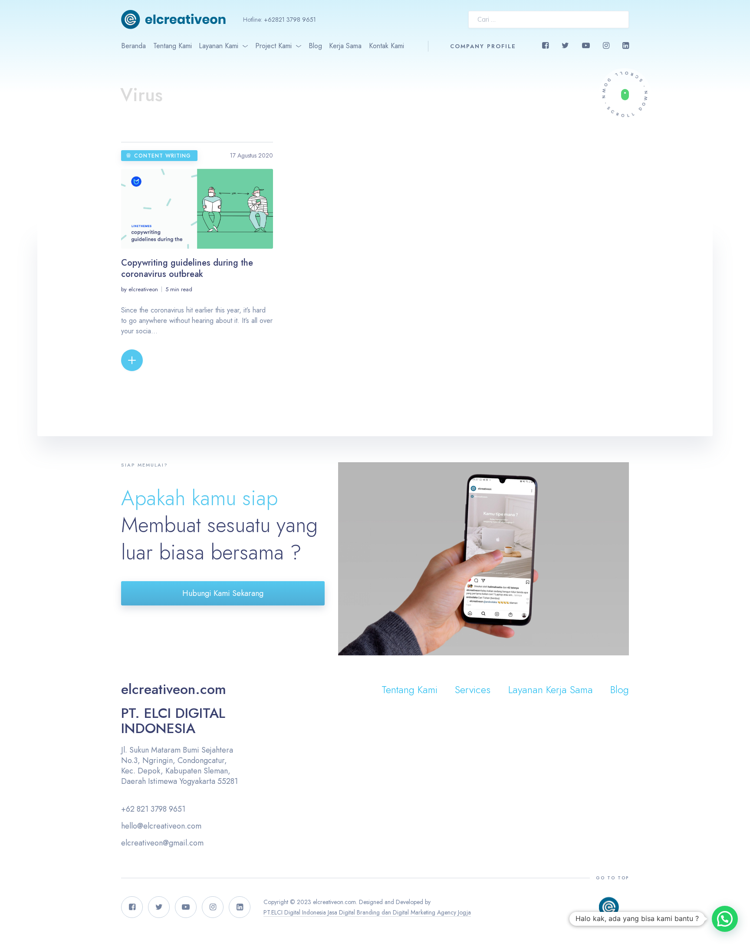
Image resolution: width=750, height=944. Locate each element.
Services (472, 689)
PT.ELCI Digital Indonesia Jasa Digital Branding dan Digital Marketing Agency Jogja (367, 912)
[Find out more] (625, 94)
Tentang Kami (172, 46)
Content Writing (162, 156)
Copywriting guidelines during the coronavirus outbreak (187, 268)
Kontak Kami (386, 46)
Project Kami (273, 46)
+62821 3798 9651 (290, 19)
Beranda (133, 46)
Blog (315, 46)
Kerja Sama (345, 46)
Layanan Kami (218, 46)
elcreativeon (143, 289)
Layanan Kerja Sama (550, 689)
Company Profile (483, 46)
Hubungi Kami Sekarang (222, 593)
